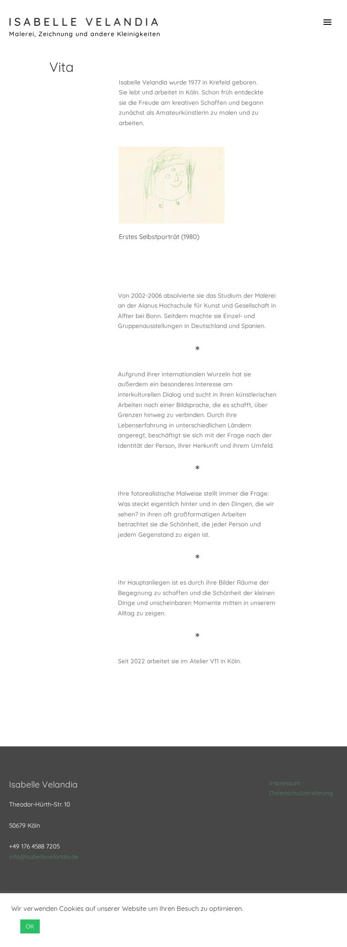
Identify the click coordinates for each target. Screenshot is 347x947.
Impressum (284, 783)
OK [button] (30, 926)
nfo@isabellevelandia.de (44, 856)
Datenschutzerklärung (301, 793)
